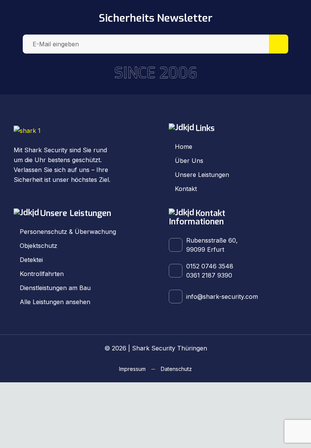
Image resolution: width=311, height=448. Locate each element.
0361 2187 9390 (209, 275)
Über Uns (189, 160)
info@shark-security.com (222, 296)
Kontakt (186, 188)
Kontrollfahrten (42, 274)
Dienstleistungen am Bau (55, 288)
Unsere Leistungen (202, 174)
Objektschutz (38, 245)
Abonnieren (278, 44)
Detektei (31, 259)
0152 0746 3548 (209, 266)
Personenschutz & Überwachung (68, 231)
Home (183, 146)
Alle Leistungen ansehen (55, 302)
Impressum (132, 369)
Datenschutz (176, 369)
